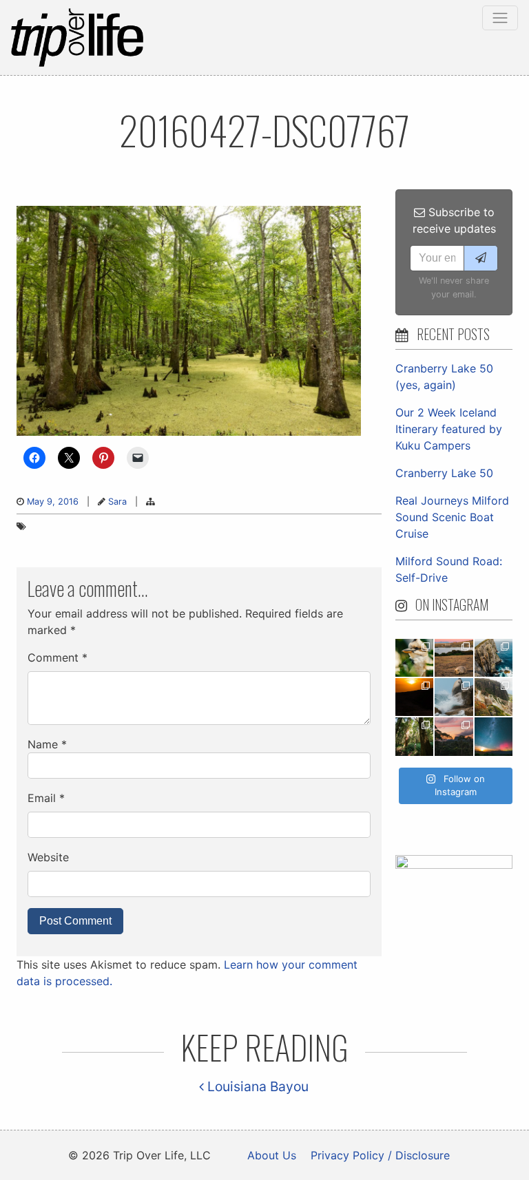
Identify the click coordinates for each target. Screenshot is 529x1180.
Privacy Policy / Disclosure (380, 1155)
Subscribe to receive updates (454, 220)
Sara (117, 501)
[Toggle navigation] (500, 18)
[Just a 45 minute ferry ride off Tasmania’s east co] (454, 658)
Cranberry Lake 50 (444, 473)
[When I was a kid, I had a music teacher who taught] (414, 658)
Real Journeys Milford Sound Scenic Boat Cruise (452, 517)
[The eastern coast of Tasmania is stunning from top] (454, 697)
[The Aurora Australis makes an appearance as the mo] (493, 736)
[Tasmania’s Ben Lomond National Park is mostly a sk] (493, 697)
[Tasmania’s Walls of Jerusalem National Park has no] (454, 736)
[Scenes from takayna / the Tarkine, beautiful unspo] (414, 736)
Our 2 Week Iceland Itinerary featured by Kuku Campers (448, 428)
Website (48, 857)
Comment (57, 657)
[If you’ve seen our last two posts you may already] (493, 658)
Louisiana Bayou (256, 1086)
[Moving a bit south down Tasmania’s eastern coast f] (414, 697)
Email (46, 798)
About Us (271, 1155)
